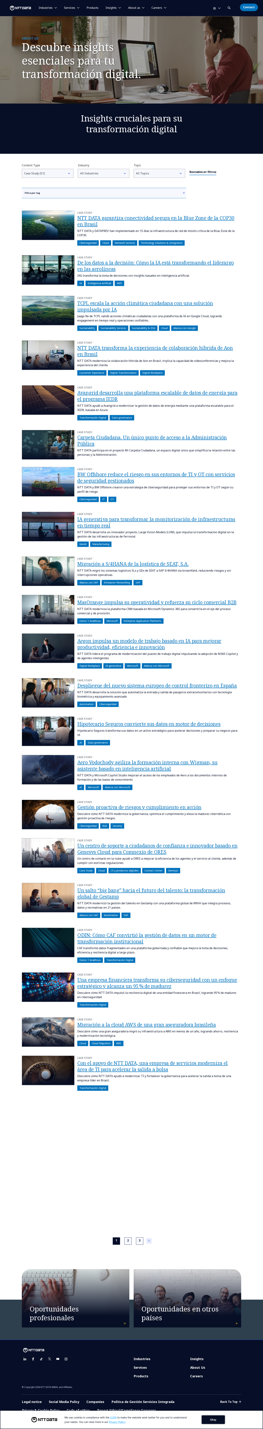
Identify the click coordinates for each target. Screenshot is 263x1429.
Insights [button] (111, 8)
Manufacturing (100, 544)
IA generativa (113, 665)
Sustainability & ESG (143, 328)
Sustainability (87, 328)
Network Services (125, 243)
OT (112, 499)
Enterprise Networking (117, 582)
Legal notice (32, 1402)
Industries (142, 1359)
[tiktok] (41, 1359)
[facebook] (33, 1359)
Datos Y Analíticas (90, 621)
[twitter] (50, 1359)
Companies (95, 1402)
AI (80, 742)
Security (117, 826)
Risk (104, 826)
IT (103, 499)
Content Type (31, 165)
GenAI (83, 544)
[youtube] (58, 1359)
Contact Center (153, 870)
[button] (229, 7)
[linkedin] (25, 1359)
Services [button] (69, 8)
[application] (131, 1419)
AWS (119, 283)
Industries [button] (46, 8)
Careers (196, 1376)
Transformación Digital (92, 417)
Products (92, 8)
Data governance (122, 417)
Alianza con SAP (88, 582)
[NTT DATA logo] (16, 8)
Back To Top (229, 1402)
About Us (197, 1367)
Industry (83, 165)
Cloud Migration (101, 1043)
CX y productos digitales (125, 870)
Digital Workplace (152, 373)
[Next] (149, 1241)
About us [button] (134, 8)
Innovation (85, 1214)
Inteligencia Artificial (99, 283)
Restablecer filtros (202, 172)
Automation (86, 704)
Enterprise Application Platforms (142, 621)
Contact (249, 7)
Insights (197, 1359)
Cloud (105, 243)
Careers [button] (157, 8)
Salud (101, 1214)
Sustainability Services (113, 328)
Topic (137, 165)
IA (80, 283)
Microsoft (112, 621)
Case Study (85, 870)
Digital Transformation (123, 373)
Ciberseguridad (88, 243)
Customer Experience (91, 373)
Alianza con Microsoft (156, 665)
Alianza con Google (184, 328)
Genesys (173, 870)
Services (140, 1367)
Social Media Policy (64, 1402)
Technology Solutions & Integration (161, 243)
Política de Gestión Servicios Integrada (142, 1402)
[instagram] (66, 1359)
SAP (138, 582)
